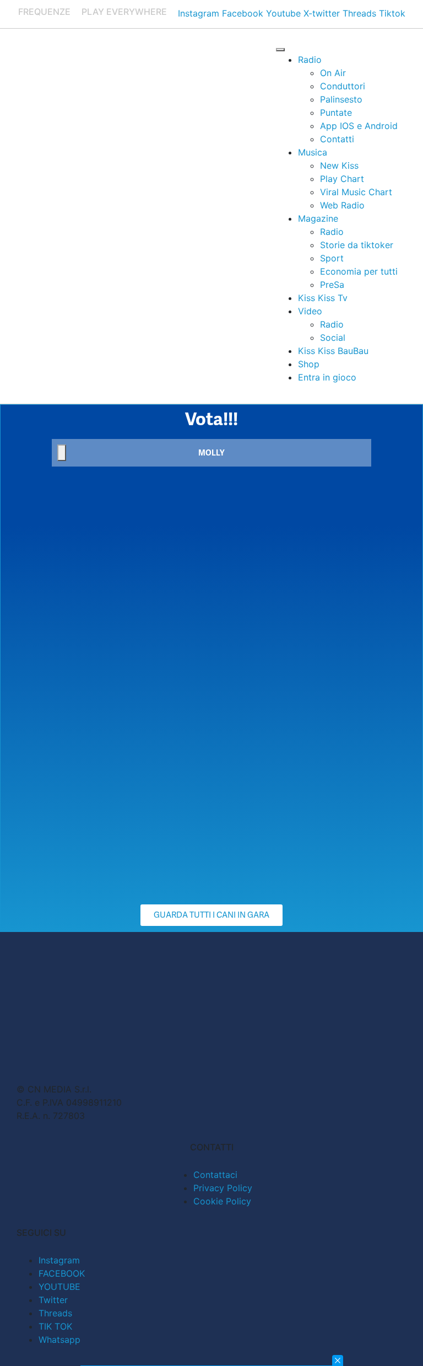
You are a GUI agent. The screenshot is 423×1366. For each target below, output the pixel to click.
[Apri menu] (280, 49)
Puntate (336, 112)
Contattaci (215, 1174)
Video (310, 311)
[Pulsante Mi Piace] (61, 452)
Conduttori (342, 86)
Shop (308, 363)
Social (332, 337)
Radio (310, 59)
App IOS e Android (359, 125)
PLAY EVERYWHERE (124, 11)
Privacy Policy (222, 1187)
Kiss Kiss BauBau (333, 350)
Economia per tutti (359, 271)
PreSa (332, 284)
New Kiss (339, 165)
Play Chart (342, 178)
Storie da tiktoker (356, 244)
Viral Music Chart (356, 191)
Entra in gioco (327, 377)
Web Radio (342, 205)
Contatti (337, 138)
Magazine (318, 218)
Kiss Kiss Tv (323, 297)
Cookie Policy (222, 1201)
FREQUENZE (44, 11)
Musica (312, 152)
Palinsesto (341, 99)
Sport (332, 258)
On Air (333, 72)
